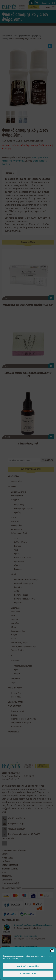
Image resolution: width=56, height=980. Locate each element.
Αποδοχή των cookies (28, 966)
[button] (52, 950)
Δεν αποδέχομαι (28, 973)
